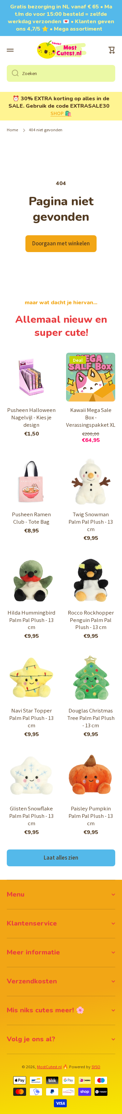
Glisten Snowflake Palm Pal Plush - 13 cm (31, 816)
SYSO (96, 1067)
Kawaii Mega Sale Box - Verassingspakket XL (90, 417)
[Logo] (61, 50)
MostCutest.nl (49, 1067)
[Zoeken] (13, 73)
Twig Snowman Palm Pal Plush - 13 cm (90, 522)
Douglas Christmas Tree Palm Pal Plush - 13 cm (91, 718)
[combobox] (61, 73)
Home (12, 130)
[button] (111, 50)
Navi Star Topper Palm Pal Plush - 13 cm (31, 718)
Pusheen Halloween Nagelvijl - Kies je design (31, 417)
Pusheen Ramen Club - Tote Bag (31, 518)
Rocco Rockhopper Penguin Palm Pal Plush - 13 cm (91, 620)
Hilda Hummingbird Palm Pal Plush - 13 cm (31, 620)
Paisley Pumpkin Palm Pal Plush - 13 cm (90, 816)
